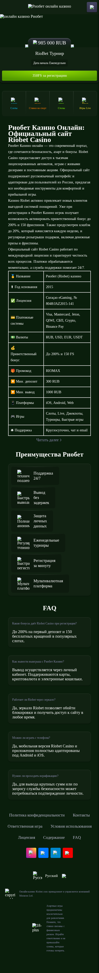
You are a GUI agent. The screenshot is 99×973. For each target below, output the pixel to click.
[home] (49, 7)
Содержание (54, 837)
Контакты (81, 815)
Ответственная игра (25, 826)
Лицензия (26, 837)
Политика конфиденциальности (37, 815)
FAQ (77, 837)
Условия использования (71, 826)
